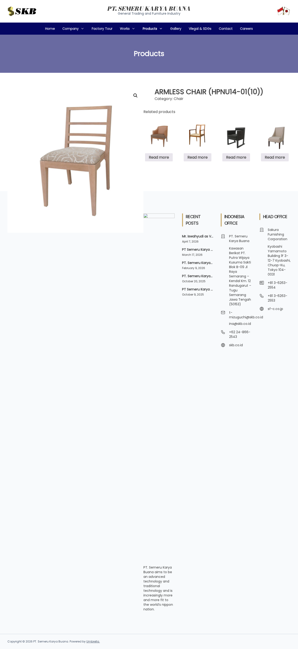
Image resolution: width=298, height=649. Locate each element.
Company (70, 28)
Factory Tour (102, 28)
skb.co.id (236, 345)
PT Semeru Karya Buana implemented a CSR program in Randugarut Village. (197, 249)
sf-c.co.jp (275, 308)
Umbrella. (93, 641)
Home (50, 28)
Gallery (175, 28)
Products (150, 28)
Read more (159, 157)
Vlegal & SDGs (200, 28)
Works (125, 28)
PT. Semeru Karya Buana (149, 8)
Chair (178, 98)
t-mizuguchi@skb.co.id (246, 315)
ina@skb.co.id (240, 323)
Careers (246, 28)
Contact (226, 28)
